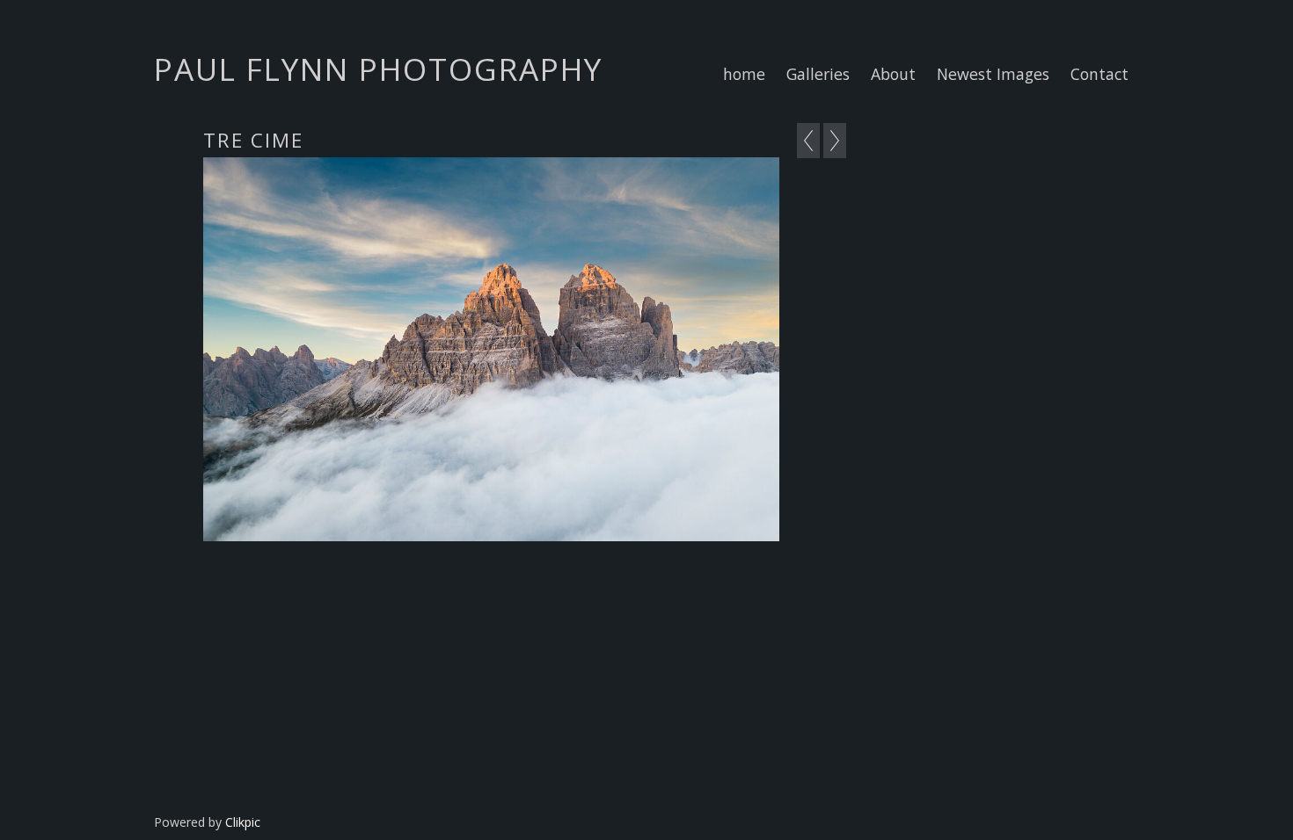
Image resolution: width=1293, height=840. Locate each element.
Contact (1099, 73)
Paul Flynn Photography (378, 68)
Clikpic (242, 822)
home (744, 73)
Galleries (818, 73)
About (893, 73)
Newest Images (993, 73)
